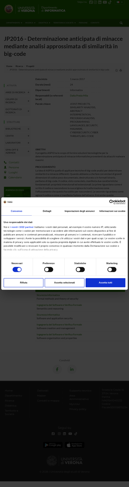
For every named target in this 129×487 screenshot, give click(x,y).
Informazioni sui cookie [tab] (112, 211)
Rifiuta (23, 282)
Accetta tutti (105, 282)
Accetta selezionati (64, 282)
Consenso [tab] (16, 211)
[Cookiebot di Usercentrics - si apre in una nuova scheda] (111, 202)
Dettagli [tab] (47, 211)
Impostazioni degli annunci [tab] (80, 211)
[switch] (48, 269)
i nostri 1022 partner (22, 227)
